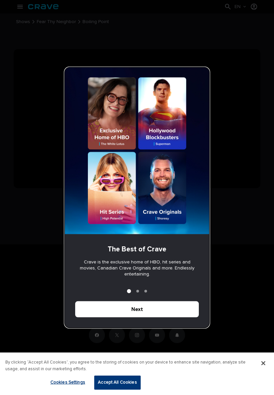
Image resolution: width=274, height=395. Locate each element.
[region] (137, 373)
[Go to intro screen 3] (145, 291)
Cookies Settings (67, 382)
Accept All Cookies (117, 382)
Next (137, 309)
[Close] (263, 363)
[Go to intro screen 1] (129, 291)
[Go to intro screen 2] (137, 291)
